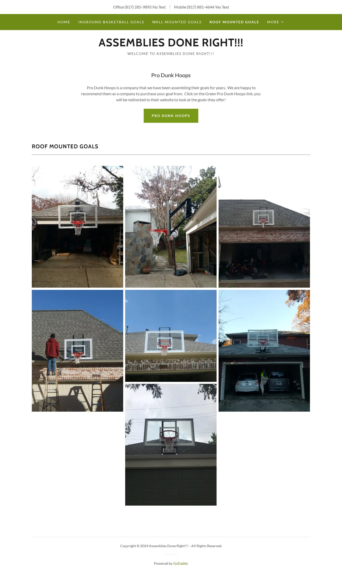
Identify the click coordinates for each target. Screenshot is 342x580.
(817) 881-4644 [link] (200, 7)
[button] (275, 22)
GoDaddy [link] (180, 563)
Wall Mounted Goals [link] (176, 22)
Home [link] (64, 22)
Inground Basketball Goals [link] (111, 22)
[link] (171, 44)
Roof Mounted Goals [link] (234, 22)
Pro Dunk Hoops (171, 115)
